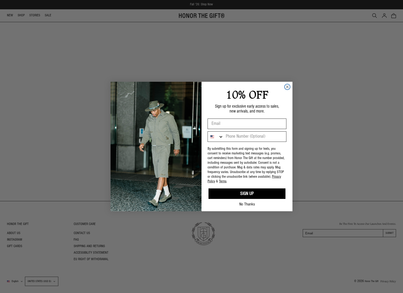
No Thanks (247, 204)
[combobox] (215, 137)
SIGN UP (247, 194)
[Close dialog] (287, 87)
